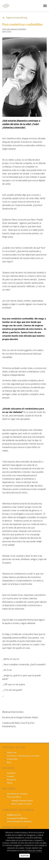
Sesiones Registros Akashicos (19, 821)
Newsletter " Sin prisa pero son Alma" (23, 756)
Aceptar (24, 855)
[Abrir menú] (45, 6)
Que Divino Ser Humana (17, 794)
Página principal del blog (16, 17)
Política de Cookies (34, 850)
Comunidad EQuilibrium (17, 818)
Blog (9, 762)
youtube (10, 776)
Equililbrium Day (14, 815)
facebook (11, 773)
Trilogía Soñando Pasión (22, 800)
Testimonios (12, 759)
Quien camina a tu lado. (21, 804)
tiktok (9, 783)
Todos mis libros (14, 797)
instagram (11, 779)
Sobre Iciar (12, 752)
